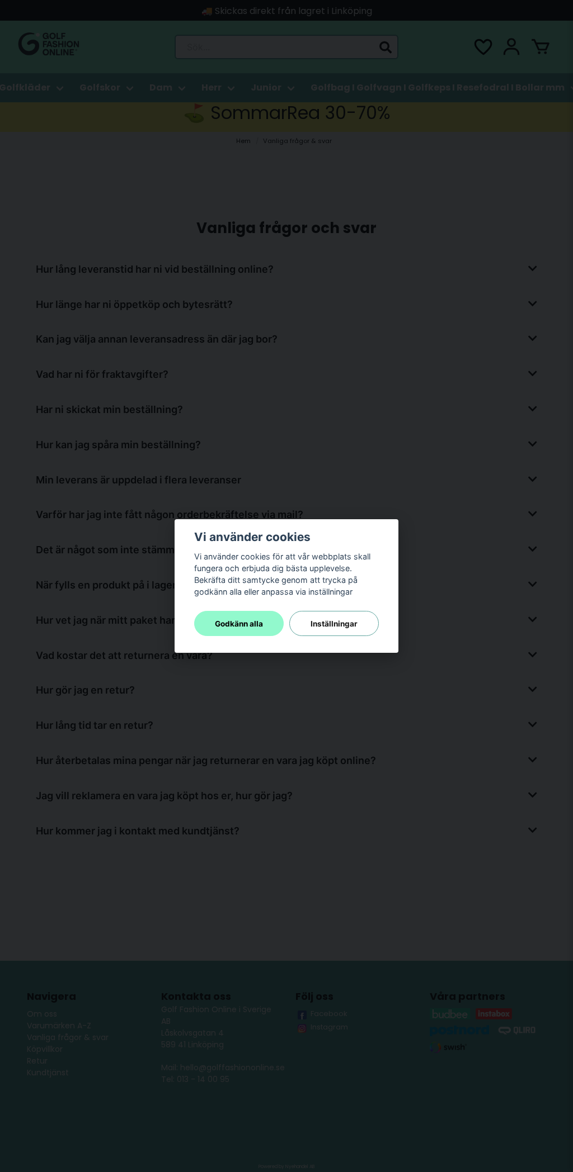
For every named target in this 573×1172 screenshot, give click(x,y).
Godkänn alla (239, 623)
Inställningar (334, 623)
